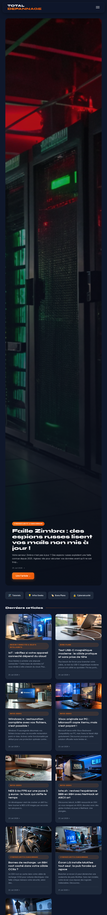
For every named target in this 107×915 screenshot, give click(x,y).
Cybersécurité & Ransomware (28, 524)
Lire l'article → (23, 576)
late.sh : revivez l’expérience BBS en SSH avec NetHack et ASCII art (78, 794)
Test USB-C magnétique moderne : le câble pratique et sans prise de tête (77, 653)
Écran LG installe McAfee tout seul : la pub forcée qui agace (77, 866)
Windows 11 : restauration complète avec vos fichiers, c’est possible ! (27, 722)
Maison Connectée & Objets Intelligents (23, 646)
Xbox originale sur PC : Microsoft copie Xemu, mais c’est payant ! (77, 722)
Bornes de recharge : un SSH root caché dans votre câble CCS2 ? (28, 866)
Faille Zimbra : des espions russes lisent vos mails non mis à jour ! (52, 539)
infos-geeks (15, 714)
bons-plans (65, 645)
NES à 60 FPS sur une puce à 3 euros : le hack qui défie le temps (28, 794)
